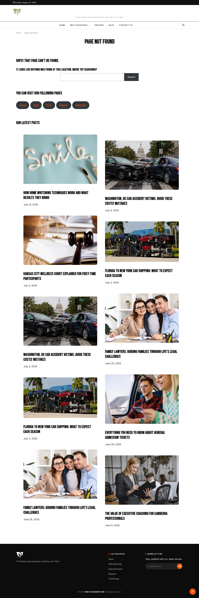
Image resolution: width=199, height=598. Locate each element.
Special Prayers (115, 569)
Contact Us (125, 25)
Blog (111, 25)
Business (112, 574)
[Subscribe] (179, 566)
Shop (49, 105)
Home (62, 25)
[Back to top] (193, 592)
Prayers (99, 25)
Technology (113, 579)
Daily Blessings (79, 25)
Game (111, 559)
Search (131, 77)
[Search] (183, 25)
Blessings (81, 105)
